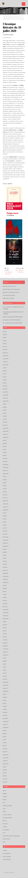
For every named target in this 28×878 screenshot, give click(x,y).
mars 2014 (5, 775)
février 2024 (5, 422)
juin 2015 (4, 736)
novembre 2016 (5, 685)
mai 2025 (4, 376)
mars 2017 (5, 673)
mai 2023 (4, 449)
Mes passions (5, 823)
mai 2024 (4, 413)
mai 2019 (4, 594)
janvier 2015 (5, 751)
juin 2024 (4, 410)
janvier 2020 (5, 570)
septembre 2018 (5, 618)
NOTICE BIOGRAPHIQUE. (17, 316)
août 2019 (4, 585)
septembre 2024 (5, 401)
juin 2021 (4, 518)
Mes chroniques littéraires (12, 17)
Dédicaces (4, 799)
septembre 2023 (5, 437)
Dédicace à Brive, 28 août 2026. (8, 298)
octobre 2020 (5, 543)
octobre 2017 (5, 652)
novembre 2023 (5, 431)
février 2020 (5, 567)
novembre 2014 (5, 757)
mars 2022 (5, 491)
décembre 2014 (5, 754)
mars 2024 (5, 419)
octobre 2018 (5, 615)
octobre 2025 (5, 361)
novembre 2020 (5, 540)
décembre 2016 (5, 682)
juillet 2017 (5, 661)
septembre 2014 (5, 763)
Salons (4, 841)
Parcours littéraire (6, 829)
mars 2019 (5, 600)
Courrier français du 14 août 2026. (9, 295)
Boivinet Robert (5, 319)
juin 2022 (4, 482)
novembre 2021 (5, 503)
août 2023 (4, 440)
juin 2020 (4, 555)
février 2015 (5, 748)
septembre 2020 (5, 546)
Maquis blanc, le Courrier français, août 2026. (11, 292)
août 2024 (4, 404)
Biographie (5, 793)
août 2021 (4, 512)
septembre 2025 (5, 364)
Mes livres (5, 820)
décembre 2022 (5, 464)
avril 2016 (4, 706)
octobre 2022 (5, 470)
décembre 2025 (5, 355)
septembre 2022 (5, 473)
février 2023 (5, 458)
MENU (23, 4)
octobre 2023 (5, 434)
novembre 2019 (5, 576)
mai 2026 (4, 340)
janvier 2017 (5, 679)
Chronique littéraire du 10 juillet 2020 (12, 27)
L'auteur (4, 808)
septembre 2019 (5, 582)
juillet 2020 (5, 552)
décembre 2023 (5, 428)
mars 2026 (5, 346)
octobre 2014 (5, 760)
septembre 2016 (5, 691)
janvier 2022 (5, 497)
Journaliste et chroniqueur (7, 805)
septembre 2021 (5, 509)
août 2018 (4, 621)
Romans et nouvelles (6, 838)
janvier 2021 (5, 534)
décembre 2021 (5, 500)
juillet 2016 (5, 697)
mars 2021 (5, 528)
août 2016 (4, 694)
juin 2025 (4, 373)
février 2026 (5, 349)
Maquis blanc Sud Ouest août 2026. (9, 286)
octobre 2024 (5, 398)
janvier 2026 (5, 352)
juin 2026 (4, 337)
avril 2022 (4, 488)
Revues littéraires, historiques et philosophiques (11, 835)
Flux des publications (6, 853)
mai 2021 (4, 521)
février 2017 (5, 676)
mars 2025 (5, 382)
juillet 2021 (5, 515)
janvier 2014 (5, 781)
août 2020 (4, 549)
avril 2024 (4, 416)
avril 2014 (4, 772)
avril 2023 (4, 452)
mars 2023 (5, 455)
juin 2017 (4, 664)
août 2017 (4, 658)
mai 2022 (4, 485)
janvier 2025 (5, 388)
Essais (4, 802)
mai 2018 (4, 630)
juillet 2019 (5, 588)
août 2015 (4, 730)
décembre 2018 (5, 609)
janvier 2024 (5, 425)
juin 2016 (4, 700)
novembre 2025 (5, 358)
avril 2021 (4, 525)
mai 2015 (4, 739)
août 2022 (4, 476)
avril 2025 (4, 379)
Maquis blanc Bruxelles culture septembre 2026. (11, 289)
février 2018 (5, 639)
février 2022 (5, 494)
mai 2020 (4, 558)
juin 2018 (4, 627)
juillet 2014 (5, 769)
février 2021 (5, 531)
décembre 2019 (5, 573)
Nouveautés (5, 826)
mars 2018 (5, 636)
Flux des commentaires (7, 856)
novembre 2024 (5, 395)
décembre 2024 (5, 392)
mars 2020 (5, 564)
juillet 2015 (5, 733)
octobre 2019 (5, 579)
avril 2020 (4, 561)
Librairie (4, 811)
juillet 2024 (5, 407)
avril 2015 (4, 742)
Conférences (5, 796)
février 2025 (5, 385)
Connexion (5, 850)
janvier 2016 (5, 715)
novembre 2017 (5, 648)
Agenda (4, 790)
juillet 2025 (5, 370)
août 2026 (4, 331)
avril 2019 (4, 597)
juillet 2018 (5, 624)
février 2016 (5, 712)
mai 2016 (4, 703)
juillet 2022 (5, 479)
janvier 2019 (5, 606)
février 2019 (5, 603)
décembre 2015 (5, 718)
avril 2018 (4, 633)
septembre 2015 (5, 727)
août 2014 (4, 766)
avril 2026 (4, 343)
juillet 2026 (5, 334)
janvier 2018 (5, 642)
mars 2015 (5, 745)
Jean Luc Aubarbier (6, 306)
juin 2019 (4, 591)
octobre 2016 (5, 688)
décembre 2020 (5, 537)
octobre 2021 (5, 506)
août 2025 (4, 367)
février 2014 (5, 778)
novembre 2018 (5, 612)
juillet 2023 (5, 443)
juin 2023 (4, 446)
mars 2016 (5, 709)
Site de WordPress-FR (7, 859)
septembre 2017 (5, 655)
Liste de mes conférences (7, 814)
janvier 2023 (5, 461)
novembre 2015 (5, 721)
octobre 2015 (5, 724)
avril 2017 (4, 670)
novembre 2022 (5, 467)
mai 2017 (4, 667)
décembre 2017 (5, 645)
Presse (4, 832)
